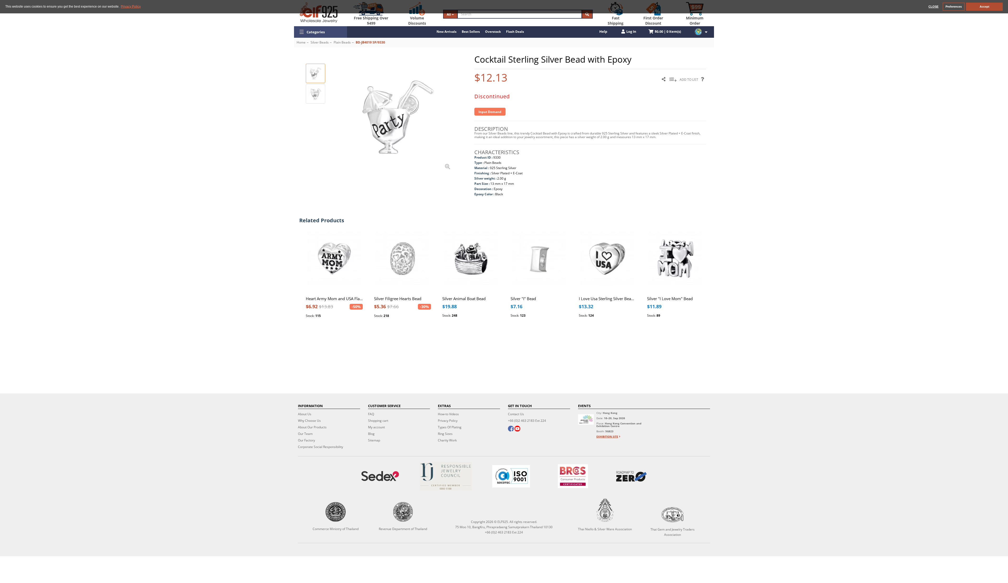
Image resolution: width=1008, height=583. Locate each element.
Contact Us (516, 414)
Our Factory (306, 440)
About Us (304, 414)
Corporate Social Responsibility (320, 447)
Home (301, 42)
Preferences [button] (954, 6)
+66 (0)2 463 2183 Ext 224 (527, 420)
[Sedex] (380, 476)
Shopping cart (378, 420)
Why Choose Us (309, 420)
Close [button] (933, 6)
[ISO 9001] (511, 476)
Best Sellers (471, 31)
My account (376, 427)
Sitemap (374, 440)
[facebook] (511, 429)
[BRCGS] (573, 476)
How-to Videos (448, 414)
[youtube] (517, 429)
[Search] (587, 14)
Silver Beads (320, 42)
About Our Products (312, 427)
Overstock (493, 31)
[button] (320, 32)
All (449, 14)
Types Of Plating (449, 427)
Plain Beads (342, 42)
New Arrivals (446, 31)
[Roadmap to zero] (631, 476)
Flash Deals (515, 31)
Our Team (305, 433)
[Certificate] (445, 476)
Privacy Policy (448, 420)
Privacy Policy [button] (131, 6)
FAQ (371, 414)
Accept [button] (984, 6)
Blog (371, 433)
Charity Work (447, 440)
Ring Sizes (445, 433)
